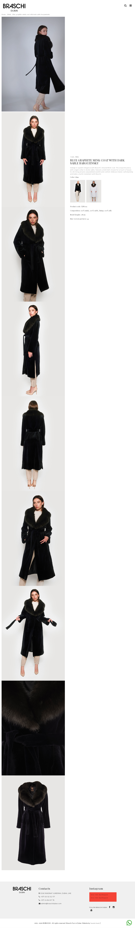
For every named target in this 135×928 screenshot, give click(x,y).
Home (4, 14)
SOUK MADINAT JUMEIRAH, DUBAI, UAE (55, 893)
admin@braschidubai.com (50, 903)
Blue (77, 177)
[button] (131, 5)
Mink (9, 14)
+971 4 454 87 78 (47, 900)
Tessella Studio (95, 923)
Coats (72, 157)
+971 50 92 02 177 (47, 896)
